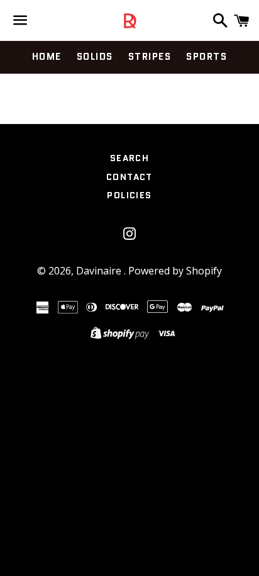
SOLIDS (95, 57)
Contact (129, 177)
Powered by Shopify (175, 271)
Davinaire (100, 271)
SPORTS (206, 57)
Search (129, 158)
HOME (47, 57)
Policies (129, 195)
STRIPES (150, 57)
